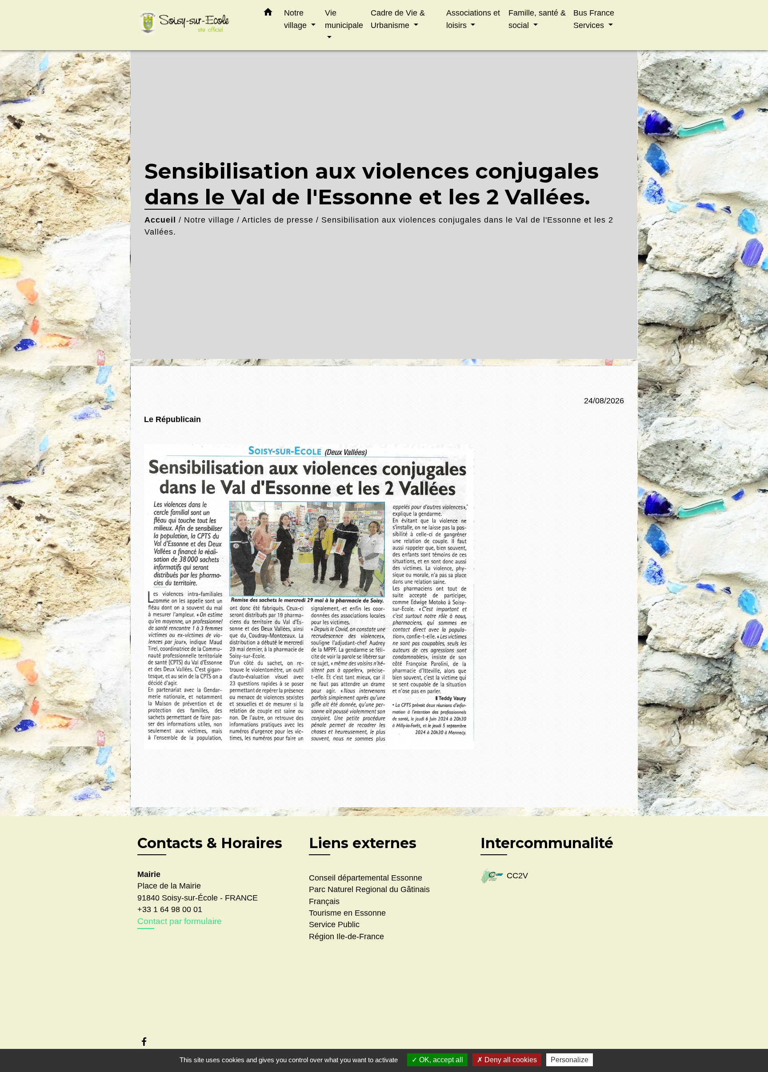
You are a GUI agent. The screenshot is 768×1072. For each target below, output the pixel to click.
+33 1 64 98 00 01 (169, 909)
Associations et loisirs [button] (473, 19)
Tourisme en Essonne (347, 913)
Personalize (569, 1060)
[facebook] (148, 1041)
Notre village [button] (296, 19)
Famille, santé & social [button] (537, 19)
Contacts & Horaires (209, 843)
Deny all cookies (510, 1060)
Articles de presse (277, 219)
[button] (268, 13)
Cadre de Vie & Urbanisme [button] (398, 19)
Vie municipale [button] (344, 19)
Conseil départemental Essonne (365, 877)
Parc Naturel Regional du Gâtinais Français (369, 895)
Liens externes (362, 843)
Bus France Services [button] (593, 19)
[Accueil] (192, 25)
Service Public (334, 924)
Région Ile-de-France (346, 936)
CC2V (517, 875)
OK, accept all (440, 1060)
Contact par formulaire (179, 921)
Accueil (160, 219)
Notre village (209, 219)
